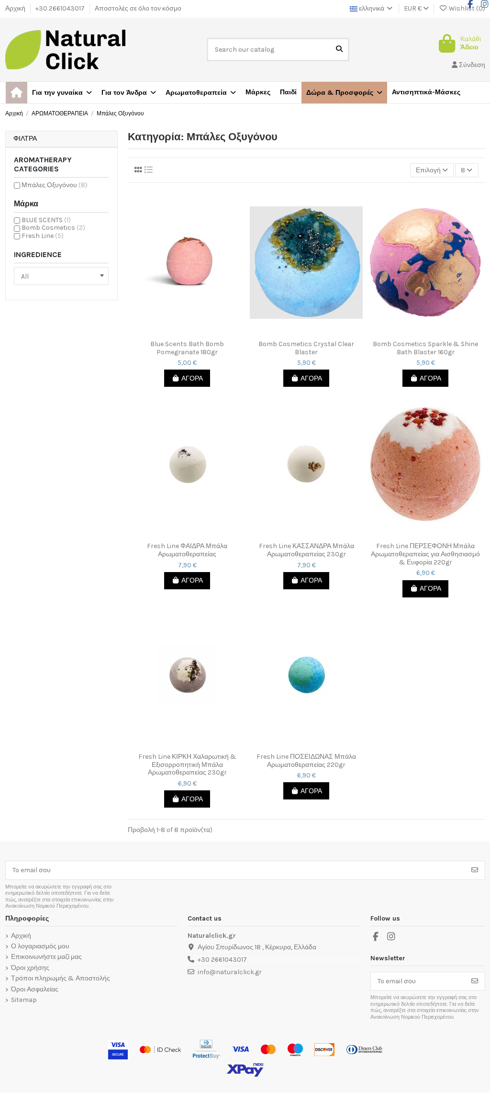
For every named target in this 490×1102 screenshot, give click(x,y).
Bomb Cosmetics (53, 228)
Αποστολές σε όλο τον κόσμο (138, 8)
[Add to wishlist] (180, 332)
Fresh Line (43, 236)
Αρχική (16, 8)
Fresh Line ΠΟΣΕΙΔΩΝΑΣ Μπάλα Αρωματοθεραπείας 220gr (306, 761)
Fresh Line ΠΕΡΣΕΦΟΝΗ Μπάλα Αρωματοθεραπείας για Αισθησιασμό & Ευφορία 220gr (425, 554)
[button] (344, 92)
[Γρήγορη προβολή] (194, 332)
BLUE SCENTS (46, 220)
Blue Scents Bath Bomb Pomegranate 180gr (187, 348)
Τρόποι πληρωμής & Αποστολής (60, 978)
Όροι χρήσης (30, 968)
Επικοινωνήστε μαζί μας (46, 957)
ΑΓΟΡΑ (192, 378)
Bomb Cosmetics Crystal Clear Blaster (306, 348)
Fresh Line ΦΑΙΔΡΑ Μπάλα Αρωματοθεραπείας (187, 550)
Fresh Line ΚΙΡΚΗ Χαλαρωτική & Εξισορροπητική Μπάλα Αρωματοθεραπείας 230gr (187, 765)
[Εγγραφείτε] (475, 870)
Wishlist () (466, 8)
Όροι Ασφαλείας (34, 989)
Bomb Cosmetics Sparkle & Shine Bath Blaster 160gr (425, 348)
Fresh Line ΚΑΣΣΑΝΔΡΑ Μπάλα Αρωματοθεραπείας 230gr (306, 550)
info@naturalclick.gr (230, 972)
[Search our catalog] (339, 49)
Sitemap (24, 1000)
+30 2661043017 (60, 8)
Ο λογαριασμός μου (40, 946)
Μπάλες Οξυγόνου (55, 185)
